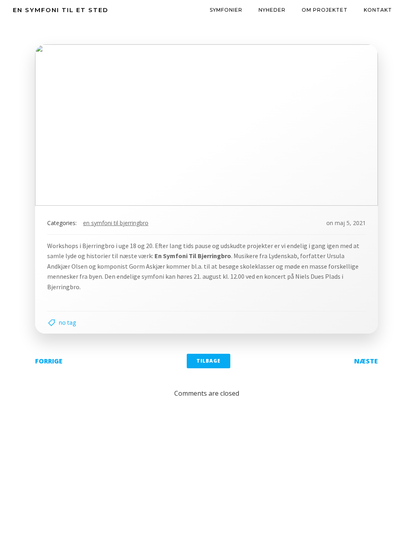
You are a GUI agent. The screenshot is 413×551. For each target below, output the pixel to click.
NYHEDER (272, 10)
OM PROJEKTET (325, 10)
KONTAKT (378, 10)
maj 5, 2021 (350, 223)
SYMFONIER (226, 10)
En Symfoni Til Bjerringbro (115, 223)
